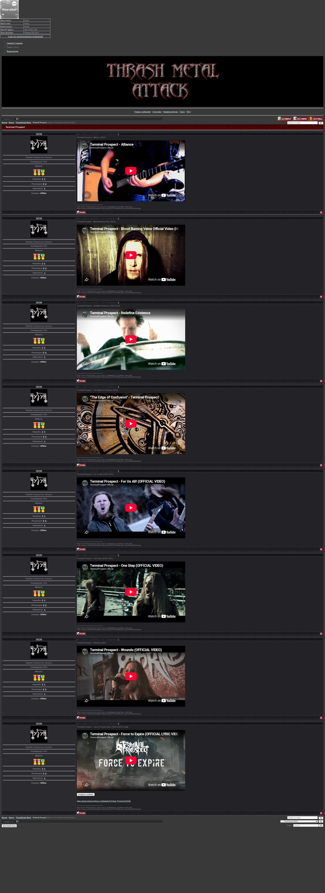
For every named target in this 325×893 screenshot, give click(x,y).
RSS (188, 112)
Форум (4, 122)
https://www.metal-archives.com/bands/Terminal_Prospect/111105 (104, 801)
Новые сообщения (143, 112)
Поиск (182, 112)
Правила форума (170, 112)
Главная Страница (15, 43)
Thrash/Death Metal (23, 122)
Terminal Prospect (40, 122)
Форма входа (12, 51)
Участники (156, 112)
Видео (11, 122)
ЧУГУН (39, 134)
